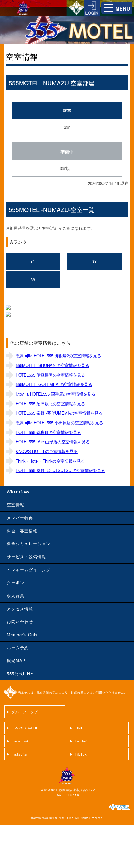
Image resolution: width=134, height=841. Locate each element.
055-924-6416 (67, 795)
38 (33, 279)
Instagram (21, 754)
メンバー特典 (20, 518)
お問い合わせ (20, 621)
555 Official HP (25, 727)
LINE (79, 727)
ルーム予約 (18, 648)
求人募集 (15, 595)
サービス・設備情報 (26, 557)
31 (33, 261)
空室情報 (15, 504)
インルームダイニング (28, 570)
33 (94, 261)
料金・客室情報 (22, 531)
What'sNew (18, 492)
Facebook (20, 740)
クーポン (15, 582)
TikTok (81, 754)
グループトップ (25, 711)
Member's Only (22, 634)
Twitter (81, 740)
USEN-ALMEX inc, (61, 817)
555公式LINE (20, 673)
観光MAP (16, 660)
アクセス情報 (20, 609)
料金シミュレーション (28, 543)
